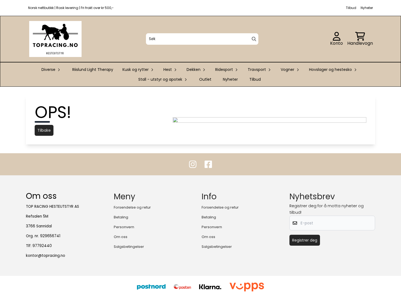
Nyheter (230, 79)
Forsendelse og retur (132, 207)
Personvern (124, 227)
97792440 (42, 245)
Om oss (120, 236)
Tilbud (255, 79)
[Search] (254, 39)
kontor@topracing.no (45, 255)
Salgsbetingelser (129, 246)
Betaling (121, 217)
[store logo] (55, 39)
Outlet (205, 79)
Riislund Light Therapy (92, 69)
